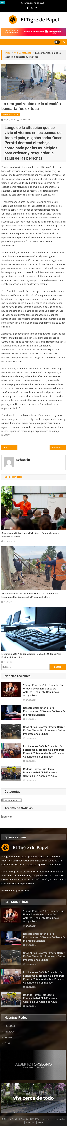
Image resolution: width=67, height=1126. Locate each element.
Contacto (30, 1122)
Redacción (25, 119)
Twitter (8, 1037)
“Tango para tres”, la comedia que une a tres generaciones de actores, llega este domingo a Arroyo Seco (43, 690)
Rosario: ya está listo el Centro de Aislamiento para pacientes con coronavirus (59, 447)
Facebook (10, 1025)
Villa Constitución (10, 114)
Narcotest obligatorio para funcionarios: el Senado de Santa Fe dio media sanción (44, 711)
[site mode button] (57, 42)
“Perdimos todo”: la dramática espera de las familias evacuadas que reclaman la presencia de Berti (29, 595)
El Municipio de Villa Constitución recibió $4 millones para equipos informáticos (31, 656)
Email (7, 1043)
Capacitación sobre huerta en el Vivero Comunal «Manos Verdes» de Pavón (30, 535)
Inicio (40, 1122)
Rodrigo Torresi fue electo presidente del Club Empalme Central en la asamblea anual (40, 772)
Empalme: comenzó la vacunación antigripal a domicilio (11, 447)
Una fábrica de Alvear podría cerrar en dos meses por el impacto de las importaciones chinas (44, 730)
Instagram (10, 1031)
